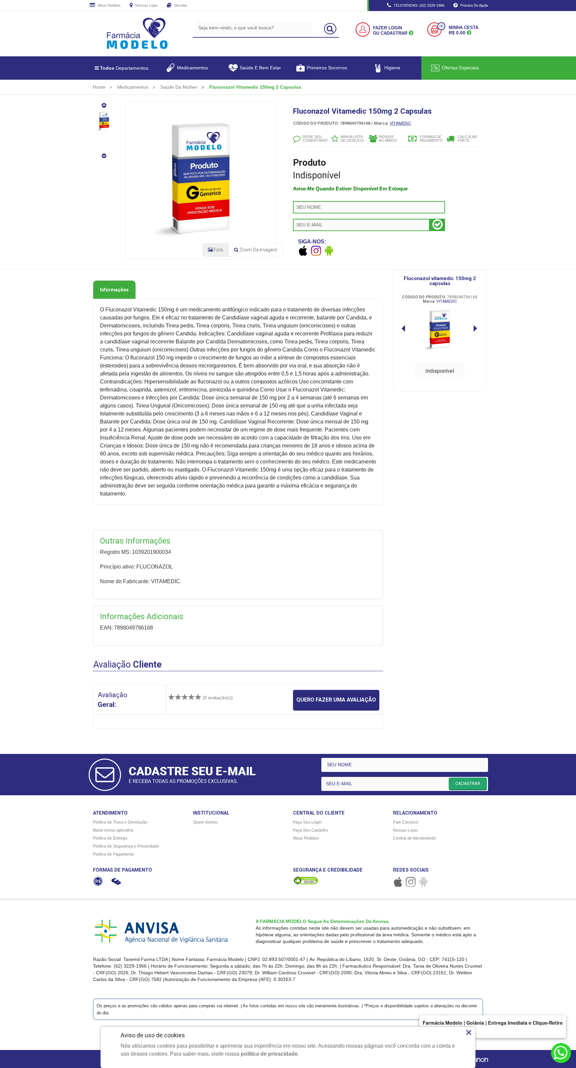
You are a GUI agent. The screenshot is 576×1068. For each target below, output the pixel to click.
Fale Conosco (405, 822)
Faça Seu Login (307, 822)
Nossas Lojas (146, 5)
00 (441, 26)
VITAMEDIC (400, 123)
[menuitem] (99, 87)
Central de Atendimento (414, 838)
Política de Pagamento (113, 854)
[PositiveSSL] (305, 880)
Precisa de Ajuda (473, 5)
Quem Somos (205, 822)
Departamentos (124, 68)
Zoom (257, 249)
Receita (180, 5)
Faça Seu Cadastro (310, 830)
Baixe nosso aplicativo (113, 830)
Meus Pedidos (109, 5)
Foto (218, 249)
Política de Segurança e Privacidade (126, 846)
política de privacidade (269, 1054)
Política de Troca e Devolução (120, 822)
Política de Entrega (110, 838)
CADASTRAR (467, 783)
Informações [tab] (114, 289)
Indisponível (439, 371)
